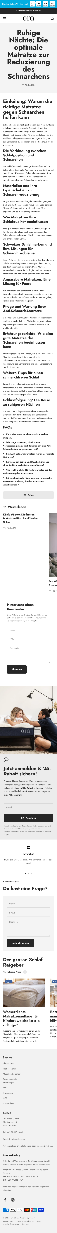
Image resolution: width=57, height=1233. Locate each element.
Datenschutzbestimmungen (17, 620)
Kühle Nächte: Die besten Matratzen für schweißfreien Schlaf (20, 518)
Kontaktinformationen (11, 1224)
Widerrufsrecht (8, 1221)
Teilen (31, 495)
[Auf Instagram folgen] (13, 1200)
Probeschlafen (9, 1068)
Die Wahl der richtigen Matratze (17, 411)
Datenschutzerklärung (25, 1221)
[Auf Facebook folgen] (5, 1200)
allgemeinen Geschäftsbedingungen (29, 617)
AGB (5, 1098)
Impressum (8, 1092)
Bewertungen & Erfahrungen (10, 1081)
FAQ (5, 1087)
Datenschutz (8, 1103)
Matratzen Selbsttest (11, 1073)
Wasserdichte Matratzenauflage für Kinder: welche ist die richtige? (21, 1018)
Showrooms (8, 1063)
